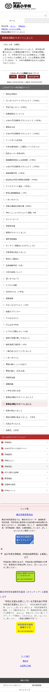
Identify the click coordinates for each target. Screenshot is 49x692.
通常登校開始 (11, 239)
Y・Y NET (25, 656)
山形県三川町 (25, 666)
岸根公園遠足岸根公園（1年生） (19, 206)
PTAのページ (10, 490)
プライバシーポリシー (12, 685)
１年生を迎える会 (13, 391)
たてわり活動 (11, 285)
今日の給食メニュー (14, 272)
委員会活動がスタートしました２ (19, 397)
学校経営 (8, 454)
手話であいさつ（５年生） (17, 107)
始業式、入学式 (12, 430)
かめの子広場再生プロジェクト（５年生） (23, 134)
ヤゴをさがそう (12, 318)
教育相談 (8, 478)
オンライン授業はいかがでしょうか (20, 246)
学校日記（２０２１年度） (11, 29)
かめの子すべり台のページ (16, 448)
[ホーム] (24, 6)
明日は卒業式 (11, 94)
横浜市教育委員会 (24, 515)
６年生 (22, 77)
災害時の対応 (10, 484)
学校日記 (21, 26)
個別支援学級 (33, 77)
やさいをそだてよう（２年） (18, 305)
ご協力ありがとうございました (18, 351)
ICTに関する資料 (12, 472)
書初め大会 (10, 127)
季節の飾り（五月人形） (16, 371)
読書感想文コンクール (15, 114)
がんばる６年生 (12, 325)
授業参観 (9, 298)
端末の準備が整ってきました (18, 338)
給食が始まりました (14, 411)
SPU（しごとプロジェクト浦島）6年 (21, 213)
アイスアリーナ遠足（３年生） (18, 186)
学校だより (9, 460)
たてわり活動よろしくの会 (17, 331)
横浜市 (25, 661)
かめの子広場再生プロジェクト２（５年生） (24, 120)
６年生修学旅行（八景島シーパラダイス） (23, 147)
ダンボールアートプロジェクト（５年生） (23, 101)
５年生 (13, 77)
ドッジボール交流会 (14, 140)
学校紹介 (8, 442)
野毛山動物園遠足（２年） (17, 193)
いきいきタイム (12, 199)
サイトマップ (24, 690)
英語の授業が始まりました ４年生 (20, 417)
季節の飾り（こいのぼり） (17, 364)
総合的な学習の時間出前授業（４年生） (22, 180)
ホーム (12, 21)
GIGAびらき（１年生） (15, 292)
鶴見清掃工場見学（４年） (17, 344)
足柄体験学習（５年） (15, 265)
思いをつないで (12, 279)
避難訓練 (9, 384)
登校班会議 (10, 226)
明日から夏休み (12, 259)
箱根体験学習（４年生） (16, 173)
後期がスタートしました (16, 232)
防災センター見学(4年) (15, 153)
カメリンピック (12, 219)
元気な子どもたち (13, 424)
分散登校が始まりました (16, 252)
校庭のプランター (13, 311)
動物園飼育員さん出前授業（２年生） (21, 160)
